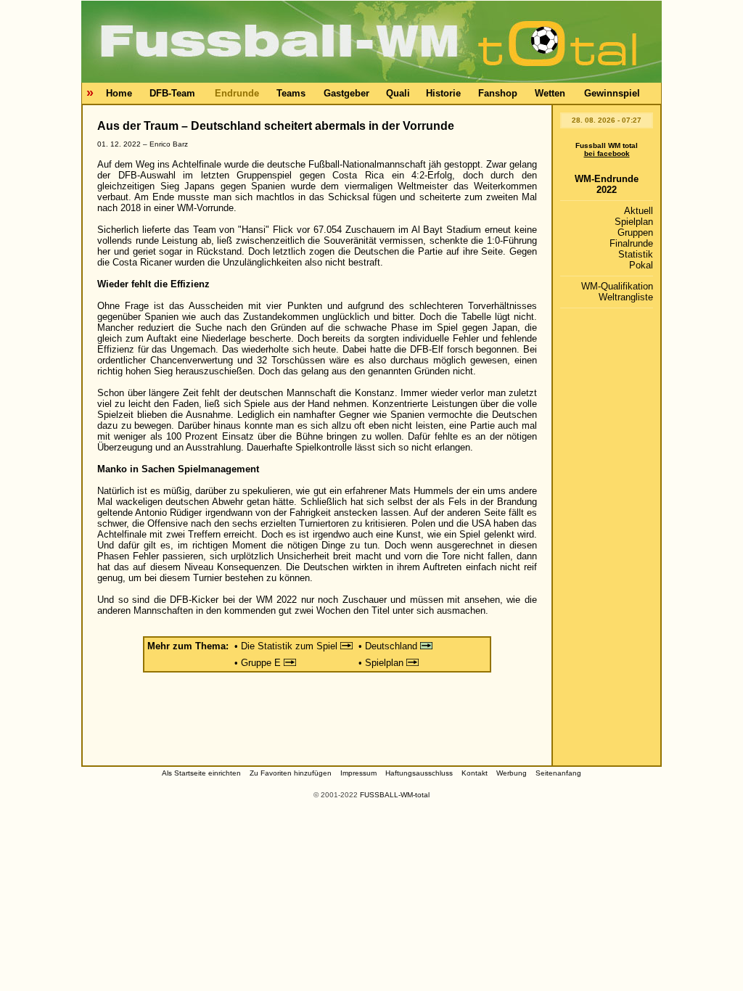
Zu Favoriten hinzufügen (291, 773)
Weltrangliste (626, 297)
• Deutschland (389, 646)
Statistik (635, 254)
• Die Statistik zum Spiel (287, 646)
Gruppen (635, 232)
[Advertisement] (317, 722)
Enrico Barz (168, 144)
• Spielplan (382, 662)
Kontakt (474, 773)
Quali (398, 93)
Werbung (511, 773)
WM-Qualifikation (617, 286)
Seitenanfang (558, 773)
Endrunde (237, 93)
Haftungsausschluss (419, 773)
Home (119, 93)
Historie (443, 93)
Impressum (358, 773)
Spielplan (634, 221)
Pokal (641, 265)
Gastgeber (346, 93)
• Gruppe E (259, 662)
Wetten (550, 93)
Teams (290, 93)
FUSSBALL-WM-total (395, 795)
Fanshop (497, 93)
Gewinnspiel (612, 93)
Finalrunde (631, 243)
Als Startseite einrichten (201, 773)
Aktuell (638, 210)
